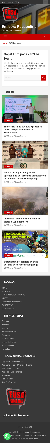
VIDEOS (5, 298)
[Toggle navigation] (5, 37)
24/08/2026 (9, 268)
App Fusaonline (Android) (12, 361)
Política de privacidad (12, 435)
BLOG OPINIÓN (8, 309)
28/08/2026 (9, 136)
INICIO (4, 288)
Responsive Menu (45, 2)
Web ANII (6, 375)
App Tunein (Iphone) (10, 368)
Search (43, 78)
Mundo (5, 328)
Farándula (6, 349)
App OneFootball (9, 382)
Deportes (6, 335)
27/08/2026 (9, 182)
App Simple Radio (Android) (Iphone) (17, 365)
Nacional (5, 325)
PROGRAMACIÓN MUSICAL (13, 295)
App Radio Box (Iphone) (12, 372)
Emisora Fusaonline (19, 26)
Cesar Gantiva (20, 136)
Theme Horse (38, 435)
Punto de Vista (8, 338)
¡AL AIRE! (6, 291)
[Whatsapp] (7, 436)
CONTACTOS (7, 305)
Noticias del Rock (9, 331)
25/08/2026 (9, 225)
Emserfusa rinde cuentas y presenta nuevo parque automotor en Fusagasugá (23, 129)
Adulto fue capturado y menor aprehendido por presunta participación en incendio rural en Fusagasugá (25, 175)
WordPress (33, 439)
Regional (9, 91)
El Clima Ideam (8, 345)
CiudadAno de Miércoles (12, 302)
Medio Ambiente (9, 342)
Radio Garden (7, 379)
